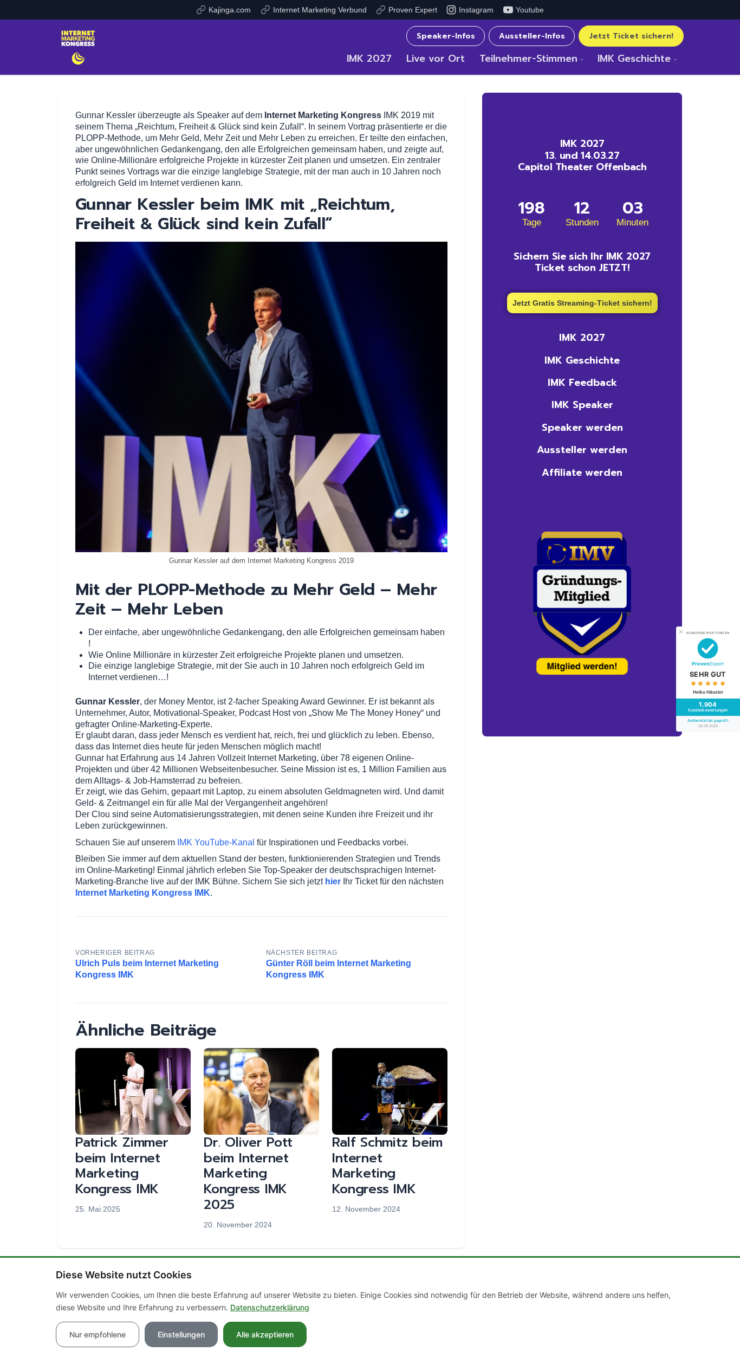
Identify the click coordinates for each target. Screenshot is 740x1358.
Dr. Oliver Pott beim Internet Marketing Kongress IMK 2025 (248, 1173)
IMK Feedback (582, 382)
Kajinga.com (230, 9)
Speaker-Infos (446, 36)
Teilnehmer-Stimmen (528, 58)
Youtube (530, 9)
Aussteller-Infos (532, 36)
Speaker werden (582, 427)
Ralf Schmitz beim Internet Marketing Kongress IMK (387, 1166)
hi (329, 881)
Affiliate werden (582, 472)
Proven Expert (412, 9)
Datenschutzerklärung (269, 1307)
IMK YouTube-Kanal (216, 842)
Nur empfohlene (97, 1334)
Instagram (476, 9)
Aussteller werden (582, 449)
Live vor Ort (435, 58)
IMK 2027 (369, 58)
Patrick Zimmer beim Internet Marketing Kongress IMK (121, 1166)
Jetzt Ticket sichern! (631, 36)
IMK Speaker (582, 404)
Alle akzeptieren (265, 1334)
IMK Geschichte (634, 58)
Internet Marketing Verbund (320, 9)
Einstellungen (181, 1334)
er (337, 881)
